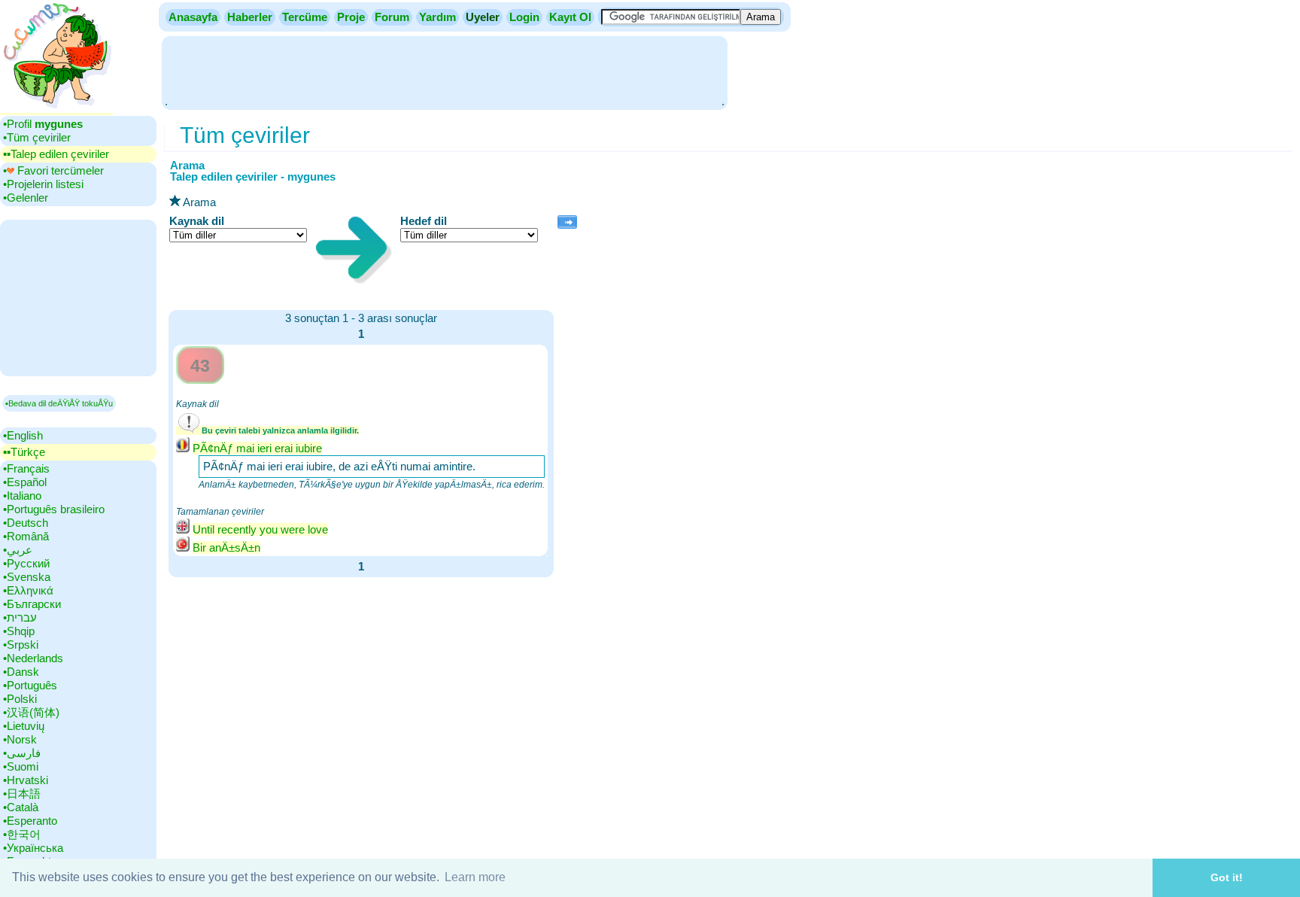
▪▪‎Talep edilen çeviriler (56, 153)
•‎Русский (26, 563)
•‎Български (32, 603)
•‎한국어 (22, 834)
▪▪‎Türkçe (24, 451)
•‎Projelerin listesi (43, 184)
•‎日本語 (22, 793)
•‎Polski (20, 698)
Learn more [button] (475, 877)
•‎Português (30, 685)
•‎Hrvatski (25, 780)
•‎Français (26, 468)
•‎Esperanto (30, 820)
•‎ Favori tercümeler (53, 170)
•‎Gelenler (25, 197)
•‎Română (26, 536)
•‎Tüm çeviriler (37, 137)
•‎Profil (43, 123)
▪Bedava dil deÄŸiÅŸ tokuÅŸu (59, 403)
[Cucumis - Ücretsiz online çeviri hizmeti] (56, 108)
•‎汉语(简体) (31, 712)
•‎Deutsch (25, 522)
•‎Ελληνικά (28, 590)
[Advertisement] (444, 71)
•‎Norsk (20, 739)
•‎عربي (17, 549)
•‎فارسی (22, 752)
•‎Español (25, 482)
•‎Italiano (22, 495)
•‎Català (20, 807)
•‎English (23, 435)
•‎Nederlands (33, 658)
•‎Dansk (21, 671)
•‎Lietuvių (23, 725)
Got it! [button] (1226, 877)
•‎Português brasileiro (54, 509)
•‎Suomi (20, 766)
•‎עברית (20, 617)
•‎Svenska (26, 576)
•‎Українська (33, 847)
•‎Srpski (20, 644)
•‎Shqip (19, 631)
